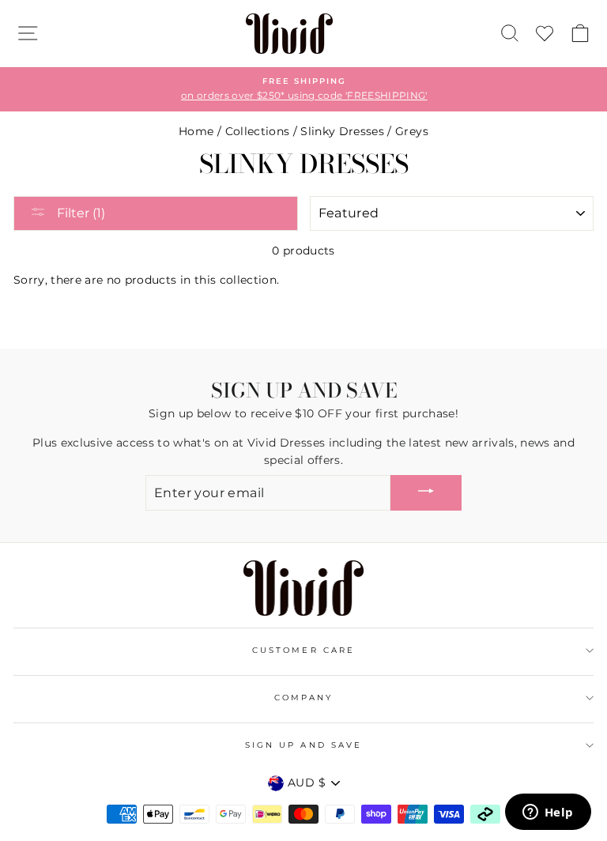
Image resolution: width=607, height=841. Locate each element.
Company (303, 697)
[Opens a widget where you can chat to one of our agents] (547, 813)
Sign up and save (303, 745)
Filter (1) (79, 213)
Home (196, 131)
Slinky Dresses (342, 131)
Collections (257, 131)
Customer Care (303, 650)
